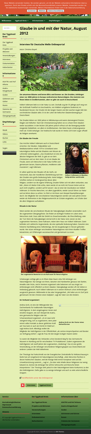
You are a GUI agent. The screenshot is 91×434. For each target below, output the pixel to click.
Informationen (37, 21)
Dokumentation (9, 63)
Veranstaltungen (9, 55)
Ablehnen (42, 11)
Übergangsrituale (9, 116)
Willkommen (6, 21)
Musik (5, 130)
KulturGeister (8, 67)
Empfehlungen (54, 21)
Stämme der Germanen (7, 110)
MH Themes (60, 432)
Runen (5, 105)
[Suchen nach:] (9, 28)
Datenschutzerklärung (11, 407)
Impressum (6, 405)
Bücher (5, 138)
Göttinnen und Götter (8, 100)
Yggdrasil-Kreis (21, 21)
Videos (5, 134)
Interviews (31, 385)
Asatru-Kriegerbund (7, 89)
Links (5, 142)
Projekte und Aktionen (7, 50)
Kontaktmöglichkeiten (11, 402)
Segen (5, 148)
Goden (5, 95)
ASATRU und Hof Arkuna (9, 82)
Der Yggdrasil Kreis (8, 43)
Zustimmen (32, 11)
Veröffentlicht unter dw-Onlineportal (37, 378)
